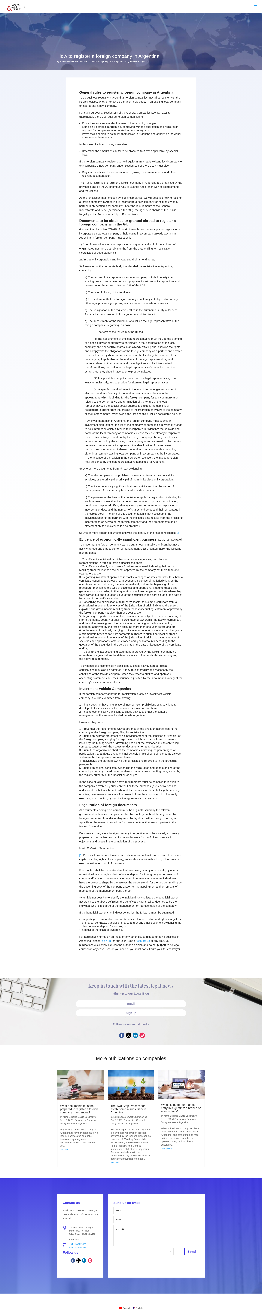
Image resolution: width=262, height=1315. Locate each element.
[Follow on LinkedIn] (135, 1035)
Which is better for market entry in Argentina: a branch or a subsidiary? (181, 1108)
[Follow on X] (128, 1035)
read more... (65, 1149)
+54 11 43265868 (77, 1244)
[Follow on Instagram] (142, 1035)
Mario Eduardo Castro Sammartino (75, 61)
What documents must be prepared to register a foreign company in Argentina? (79, 1109)
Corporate (118, 61)
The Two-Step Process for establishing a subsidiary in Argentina (128, 1109)
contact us (143, 940)
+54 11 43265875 (77, 1247)
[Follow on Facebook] (121, 1035)
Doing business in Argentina (136, 61)
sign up (106, 940)
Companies (108, 61)
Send (192, 1251)
